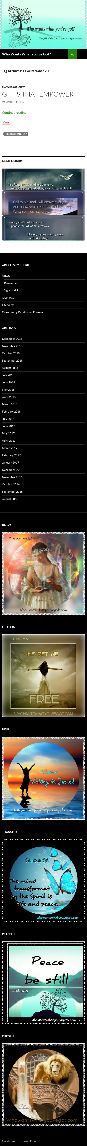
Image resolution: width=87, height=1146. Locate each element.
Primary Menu (82, 54)
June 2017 (8, 426)
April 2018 (9, 397)
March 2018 (9, 404)
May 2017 (8, 433)
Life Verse (8, 305)
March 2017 (9, 448)
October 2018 (11, 353)
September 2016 (12, 491)
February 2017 (11, 455)
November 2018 (12, 346)
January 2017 (10, 462)
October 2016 (11, 484)
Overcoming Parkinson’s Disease (22, 312)
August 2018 (10, 367)
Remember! (11, 283)
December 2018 (12, 338)
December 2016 (12, 469)
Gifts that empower (38, 94)
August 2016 (10, 499)
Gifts (21, 87)
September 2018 (12, 360)
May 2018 (8, 389)
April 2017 (9, 440)
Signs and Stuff (13, 290)
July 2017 (8, 418)
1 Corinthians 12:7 (16, 134)
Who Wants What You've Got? (26, 54)
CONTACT (9, 297)
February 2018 (11, 411)
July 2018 (8, 375)
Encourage (9, 87)
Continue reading (16, 112)
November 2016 (12, 477)
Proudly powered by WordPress (19, 1141)
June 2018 (8, 382)
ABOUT (7, 275)
